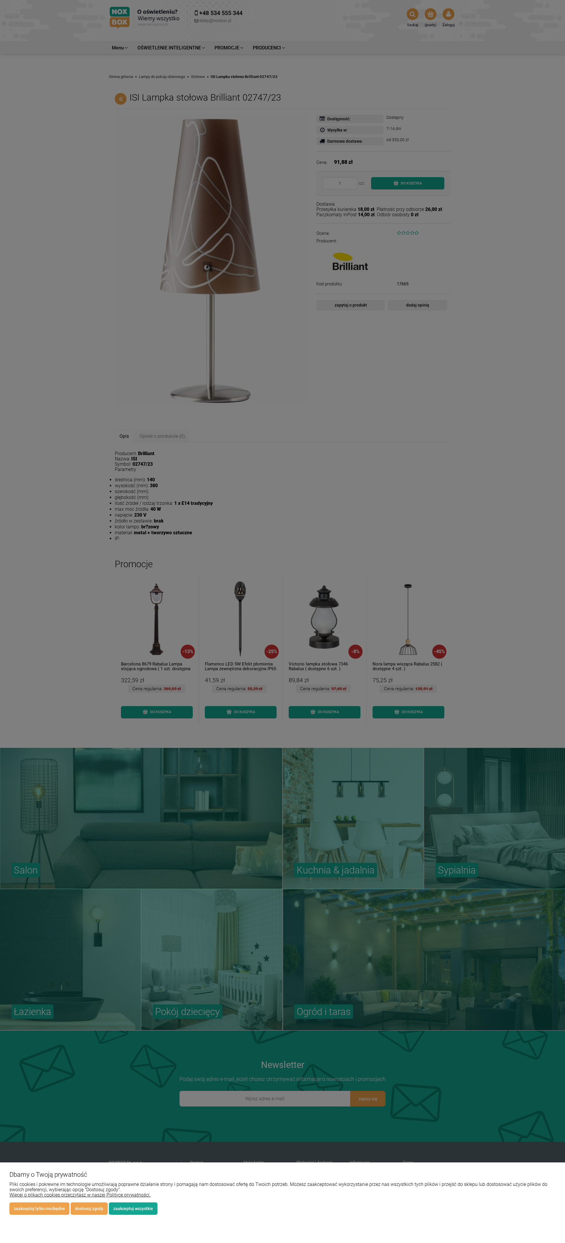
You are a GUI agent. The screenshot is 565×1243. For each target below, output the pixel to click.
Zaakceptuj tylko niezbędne (39, 1208)
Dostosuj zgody (89, 1208)
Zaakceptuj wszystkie (133, 1208)
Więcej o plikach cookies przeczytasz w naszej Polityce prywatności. (80, 1195)
